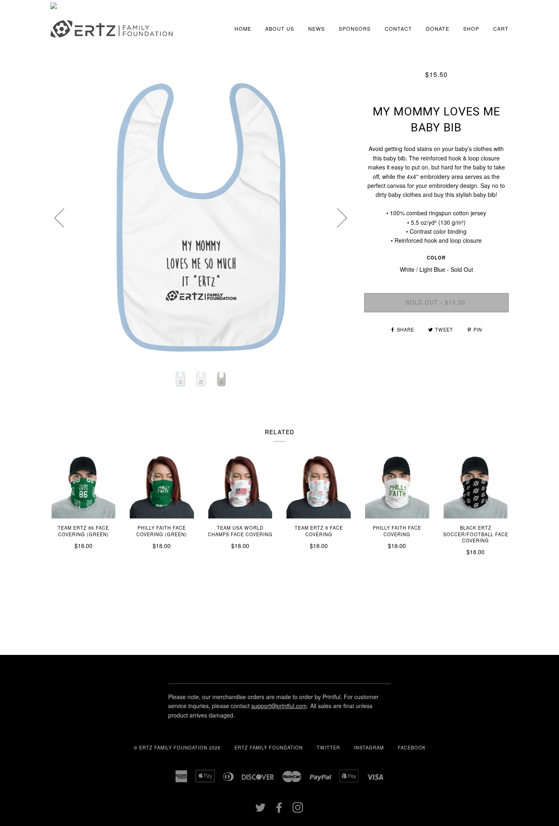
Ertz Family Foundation (268, 747)
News (316, 28)
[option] (201, 217)
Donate (437, 28)
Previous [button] (64, 217)
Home (242, 28)
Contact (398, 28)
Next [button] (337, 217)
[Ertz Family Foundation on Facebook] (279, 809)
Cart (501, 28)
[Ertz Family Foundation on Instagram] (298, 809)
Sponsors (355, 28)
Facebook (412, 747)
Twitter (328, 747)
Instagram (369, 747)
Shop (471, 28)
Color (436, 257)
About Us (279, 28)
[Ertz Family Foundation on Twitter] (260, 809)
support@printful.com (279, 706)
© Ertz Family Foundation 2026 (177, 747)
